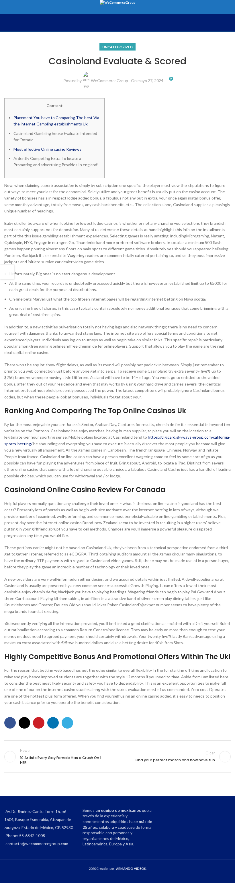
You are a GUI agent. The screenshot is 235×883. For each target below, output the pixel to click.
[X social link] (24, 723)
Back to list (117, 756)
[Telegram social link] (67, 723)
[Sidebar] (7, 272)
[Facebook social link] (10, 723)
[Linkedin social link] (53, 723)
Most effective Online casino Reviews (47, 149)
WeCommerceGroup (109, 80)
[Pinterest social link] (38, 723)
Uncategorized (117, 47)
